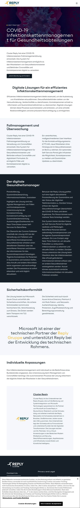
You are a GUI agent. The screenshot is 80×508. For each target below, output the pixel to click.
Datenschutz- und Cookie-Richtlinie (16, 498)
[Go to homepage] (14, 3)
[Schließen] (77, 479)
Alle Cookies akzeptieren (51, 503)
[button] (19, 76)
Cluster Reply (40, 394)
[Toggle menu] (76, 3)
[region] (40, 492)
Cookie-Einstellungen (27, 503)
